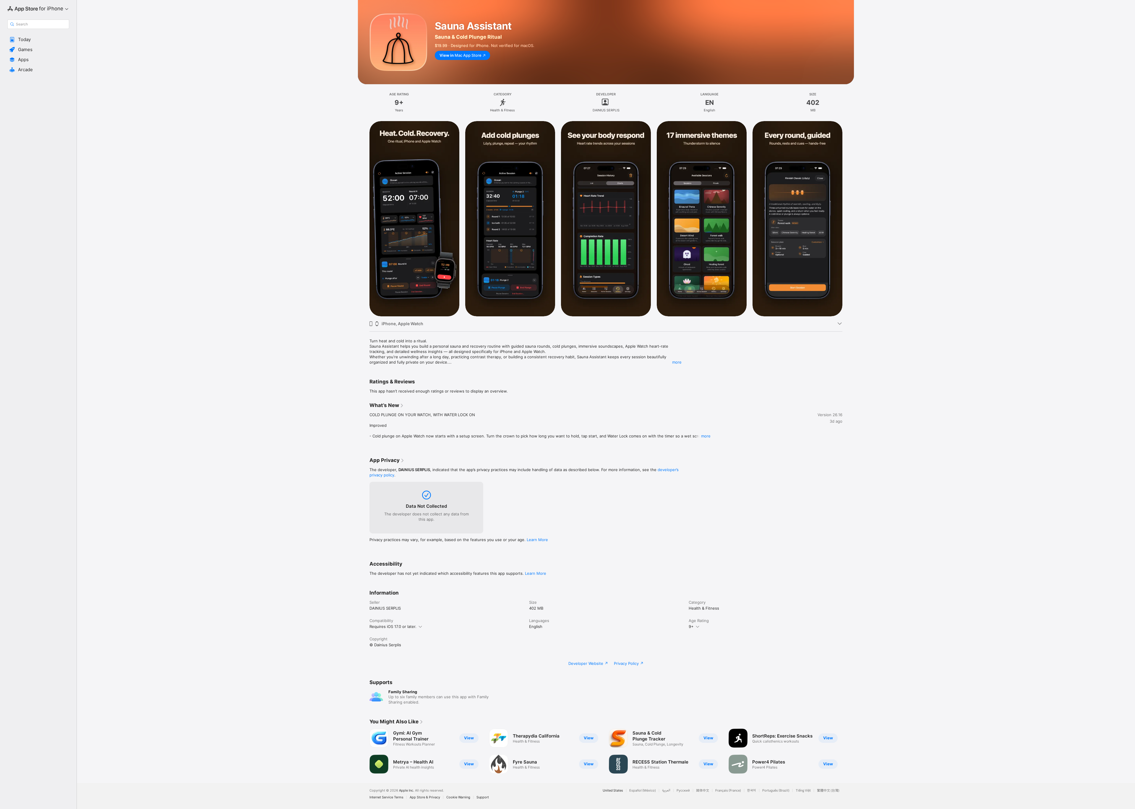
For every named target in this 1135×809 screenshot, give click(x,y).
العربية (666, 790)
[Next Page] (848, 218)
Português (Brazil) (775, 790)
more (677, 362)
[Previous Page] (363, 218)
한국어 (751, 790)
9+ (691, 626)
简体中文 (702, 790)
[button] (38, 39)
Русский (683, 790)
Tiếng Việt (803, 790)
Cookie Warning (458, 797)
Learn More (537, 539)
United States (613, 790)
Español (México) (642, 790)
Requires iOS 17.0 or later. (392, 626)
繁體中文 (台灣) (828, 790)
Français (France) (728, 790)
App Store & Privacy (425, 797)
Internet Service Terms (386, 797)
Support (482, 797)
